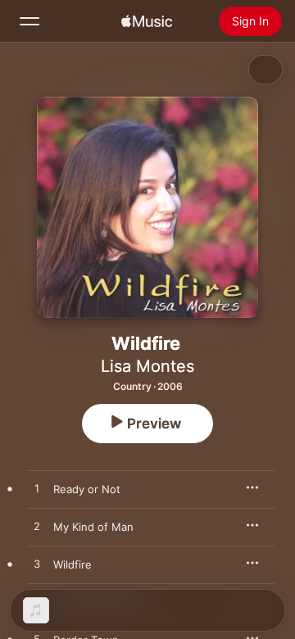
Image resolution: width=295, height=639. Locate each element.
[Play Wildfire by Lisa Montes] (36, 564)
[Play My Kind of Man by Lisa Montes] (36, 526)
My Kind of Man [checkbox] (93, 526)
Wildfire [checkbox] (72, 564)
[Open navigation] (29, 21)
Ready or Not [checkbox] (86, 489)
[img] (146, 21)
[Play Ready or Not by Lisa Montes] (36, 489)
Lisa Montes (147, 366)
